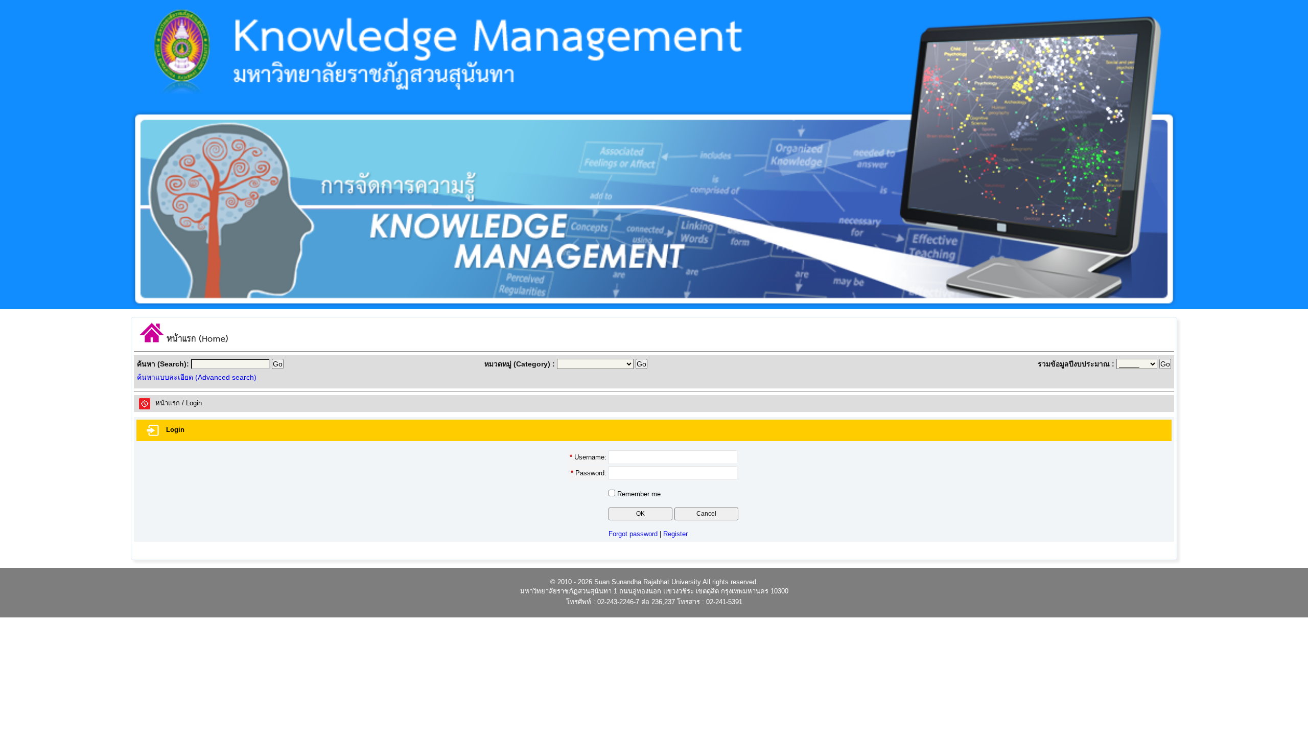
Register (675, 534)
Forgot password (633, 534)
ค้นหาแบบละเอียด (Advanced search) (196, 377)
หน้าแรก (167, 403)
